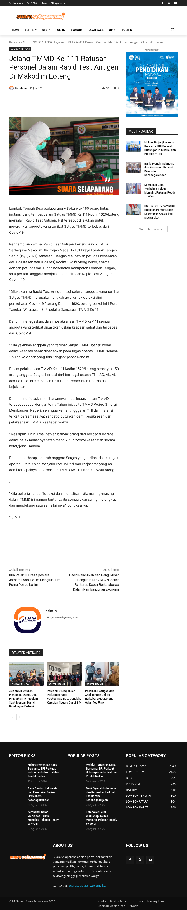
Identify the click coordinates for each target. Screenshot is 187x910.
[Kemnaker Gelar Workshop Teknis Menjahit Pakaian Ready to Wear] (133, 188)
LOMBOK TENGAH (43, 42)
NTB (26, 42)
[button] (172, 30)
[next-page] (19, 717)
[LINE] (85, 100)
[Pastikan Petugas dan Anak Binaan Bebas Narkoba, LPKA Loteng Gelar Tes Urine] (102, 674)
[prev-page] (12, 717)
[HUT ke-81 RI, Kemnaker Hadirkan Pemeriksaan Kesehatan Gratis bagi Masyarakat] (133, 209)
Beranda (14, 42)
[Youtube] (175, 3)
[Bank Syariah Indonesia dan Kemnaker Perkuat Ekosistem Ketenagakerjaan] (133, 167)
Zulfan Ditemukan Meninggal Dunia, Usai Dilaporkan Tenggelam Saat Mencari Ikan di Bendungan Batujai (23, 698)
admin (23, 88)
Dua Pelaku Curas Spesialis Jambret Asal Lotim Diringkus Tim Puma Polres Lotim (34, 580)
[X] (168, 3)
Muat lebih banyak (150, 229)
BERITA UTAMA (56, 684)
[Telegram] (74, 100)
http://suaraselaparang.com (62, 617)
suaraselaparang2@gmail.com (89, 885)
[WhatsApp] (64, 100)
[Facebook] (162, 3)
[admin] (12, 88)
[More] (96, 100)
